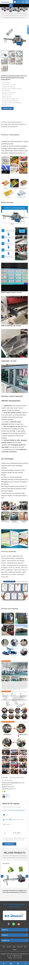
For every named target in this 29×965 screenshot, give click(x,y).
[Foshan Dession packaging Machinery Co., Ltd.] (14, 915)
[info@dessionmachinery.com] (15, 2)
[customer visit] (14, 7)
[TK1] (8, 924)
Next (27, 876)
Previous (2, 876)
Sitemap (10, 957)
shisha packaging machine (16, 904)
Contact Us (20, 946)
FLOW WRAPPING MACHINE (20, 13)
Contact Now (7, 108)
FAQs (25, 946)
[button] (27, 8)
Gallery (14, 949)
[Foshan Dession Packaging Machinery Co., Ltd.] (5, 2)
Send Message (9, 844)
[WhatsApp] (13, 924)
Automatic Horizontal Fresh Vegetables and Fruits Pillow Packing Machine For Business (14, 891)
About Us (9, 946)
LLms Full (19, 957)
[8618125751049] (5, 791)
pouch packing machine (7, 780)
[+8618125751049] (11, 5)
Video (14, 946)
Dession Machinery (14, 907)
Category (10, 13)
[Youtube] (18, 924)
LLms (14, 957)
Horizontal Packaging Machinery (17, 777)
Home (5, 13)
